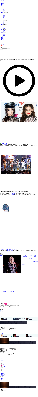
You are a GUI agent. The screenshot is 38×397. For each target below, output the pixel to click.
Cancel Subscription (3, 380)
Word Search (4, 30)
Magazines (2, 6)
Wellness (3, 23)
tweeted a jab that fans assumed (12, 193)
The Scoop (1, 354)
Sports (2, 36)
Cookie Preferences (3, 374)
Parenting (3, 21)
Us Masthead (2, 358)
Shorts (2, 38)
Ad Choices (2, 375)
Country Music (4, 16)
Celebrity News (1, 57)
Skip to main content (2, 0)
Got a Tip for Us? (3, 41)
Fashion (3, 18)
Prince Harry (4, 34)
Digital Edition (2, 39)
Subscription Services (3, 40)
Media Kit (2, 360)
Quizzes (3, 31)
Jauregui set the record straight (10, 250)
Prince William (4, 33)
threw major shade (12, 194)
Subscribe (10, 306)
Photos (2, 37)
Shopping (2, 5)
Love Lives (4, 10)
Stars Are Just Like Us (5, 11)
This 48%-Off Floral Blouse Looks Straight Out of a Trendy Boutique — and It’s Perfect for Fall (9, 249)
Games (2, 29)
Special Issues (2, 379)
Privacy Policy (2, 373)
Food (3, 22)
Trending (3, 9)
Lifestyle (2, 4)
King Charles (4, 35)
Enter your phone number (2, 353)
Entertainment (2, 3)
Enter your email (1, 352)
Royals (2, 32)
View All (3, 17)
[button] (19, 48)
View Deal (19, 249)
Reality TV (4, 15)
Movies (3, 13)
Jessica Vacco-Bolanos (3, 60)
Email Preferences (3, 359)
